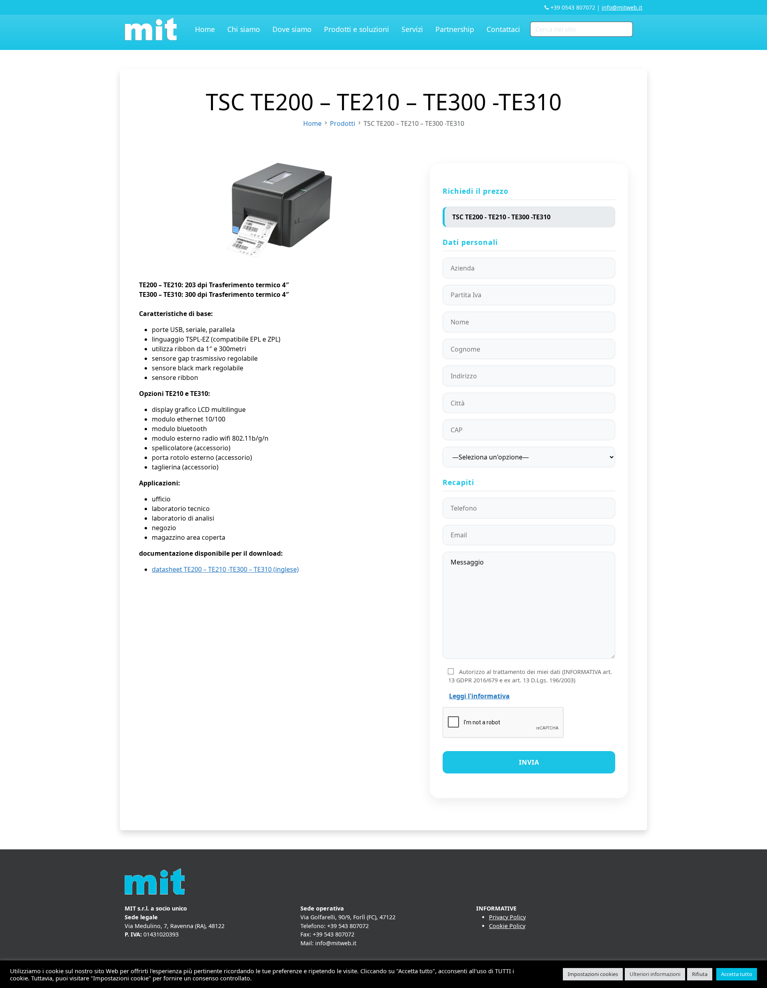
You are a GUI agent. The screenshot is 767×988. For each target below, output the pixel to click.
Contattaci (503, 29)
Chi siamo (243, 29)
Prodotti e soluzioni (356, 29)
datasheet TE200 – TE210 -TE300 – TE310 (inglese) (225, 569)
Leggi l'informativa (479, 696)
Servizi (412, 29)
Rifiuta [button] (699, 974)
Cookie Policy (507, 926)
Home (205, 29)
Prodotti (342, 123)
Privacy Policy (507, 917)
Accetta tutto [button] (736, 974)
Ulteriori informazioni (655, 974)
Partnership (454, 29)
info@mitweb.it (622, 7)
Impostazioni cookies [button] (593, 974)
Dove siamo (292, 29)
